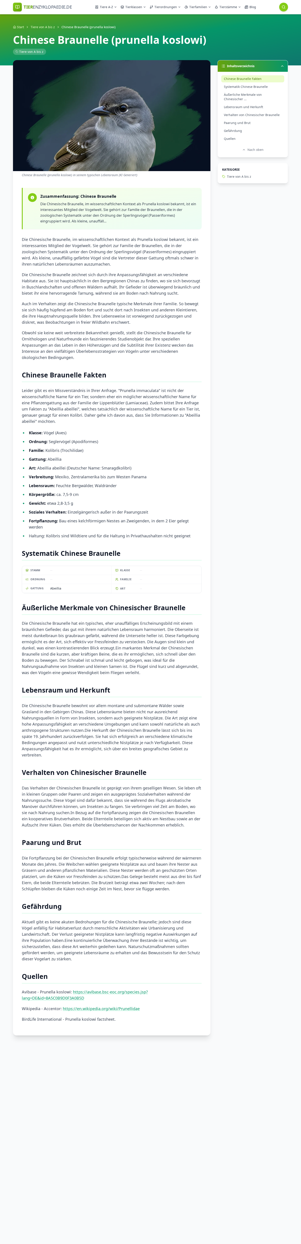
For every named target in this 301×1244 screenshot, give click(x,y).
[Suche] (283, 7)
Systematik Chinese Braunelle (246, 87)
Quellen (230, 139)
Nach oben (255, 150)
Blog (252, 7)
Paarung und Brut (237, 123)
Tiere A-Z (106, 7)
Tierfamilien (198, 7)
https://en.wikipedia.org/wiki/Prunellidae (101, 1008)
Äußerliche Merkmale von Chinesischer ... (243, 96)
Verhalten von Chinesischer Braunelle (252, 115)
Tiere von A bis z (43, 27)
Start (20, 27)
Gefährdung (233, 131)
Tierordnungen (165, 7)
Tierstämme (228, 7)
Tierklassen (133, 7)
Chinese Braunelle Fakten (243, 79)
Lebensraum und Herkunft (243, 107)
